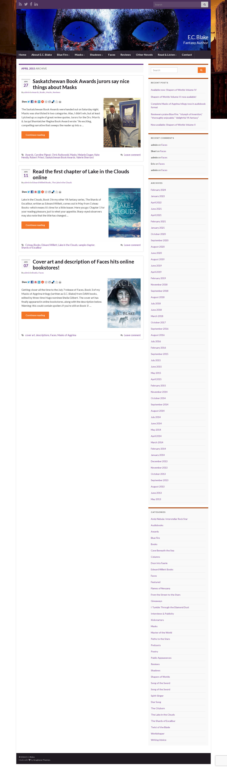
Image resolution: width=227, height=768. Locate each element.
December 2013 (159, 461)
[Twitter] (26, 3)
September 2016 (159, 328)
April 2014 (156, 436)
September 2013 (159, 480)
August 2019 (158, 259)
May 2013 (156, 499)
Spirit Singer (157, 695)
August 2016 (158, 335)
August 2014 (158, 410)
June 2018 (156, 309)
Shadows (96, 54)
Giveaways (156, 601)
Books (42, 92)
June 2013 (156, 492)
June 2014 (156, 423)
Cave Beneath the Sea (162, 550)
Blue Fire (62, 54)
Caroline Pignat (42, 154)
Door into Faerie (159, 563)
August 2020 (158, 246)
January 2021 (158, 227)
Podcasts (156, 645)
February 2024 (158, 189)
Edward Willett (49, 245)
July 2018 (156, 303)
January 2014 (158, 455)
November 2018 (159, 284)
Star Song (156, 702)
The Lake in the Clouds (62, 182)
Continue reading (35, 134)
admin (27, 92)
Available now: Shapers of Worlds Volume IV (174, 89)
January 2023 (158, 196)
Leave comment (132, 154)
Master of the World (161, 632)
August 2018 (158, 297)
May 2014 (156, 429)
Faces (111, 54)
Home (22, 54)
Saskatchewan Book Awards (60, 157)
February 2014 (158, 448)
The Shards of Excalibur (163, 720)
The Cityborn (158, 708)
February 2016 (158, 347)
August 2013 (158, 486)
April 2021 (156, 215)
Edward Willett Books (41, 182)
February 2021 (158, 221)
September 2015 (159, 354)
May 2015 (156, 372)
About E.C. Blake (41, 54)
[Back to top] (219, 748)
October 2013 (158, 473)
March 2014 (157, 442)
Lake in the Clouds (68, 245)
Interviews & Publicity (162, 613)
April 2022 (156, 202)
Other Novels (144, 54)
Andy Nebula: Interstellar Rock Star (169, 518)
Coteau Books (33, 245)
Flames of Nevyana (160, 588)
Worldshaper (157, 733)
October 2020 (158, 234)
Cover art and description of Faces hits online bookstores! (83, 264)
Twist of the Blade (160, 727)
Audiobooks (157, 525)
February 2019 (158, 278)
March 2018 (157, 316)
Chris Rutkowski (60, 154)
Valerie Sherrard (85, 157)
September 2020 (159, 240)
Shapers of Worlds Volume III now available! (173, 96)
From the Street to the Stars (165, 594)
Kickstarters (157, 619)
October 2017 (158, 322)
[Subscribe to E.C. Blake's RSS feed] (20, 3)
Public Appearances (161, 657)
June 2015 (156, 366)
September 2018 (159, 290)
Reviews (125, 54)
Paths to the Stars (160, 638)
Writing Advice (158, 739)
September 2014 (159, 404)
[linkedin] (36, 3)
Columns (155, 556)
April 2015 (156, 379)
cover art (30, 335)
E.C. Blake (198, 37)
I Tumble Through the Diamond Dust (170, 607)
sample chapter (87, 245)
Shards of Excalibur (31, 247)
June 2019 (156, 265)
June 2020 (156, 253)
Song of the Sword (160, 683)
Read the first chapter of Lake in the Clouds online (81, 174)
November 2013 (159, 467)
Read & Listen (166, 54)
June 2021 (156, 208)
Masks (79, 54)
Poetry (154, 651)
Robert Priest (37, 157)
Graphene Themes (41, 760)
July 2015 (156, 360)
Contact (187, 54)
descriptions (42, 335)
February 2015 (158, 385)
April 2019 (156, 271)
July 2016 (156, 341)
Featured (155, 582)
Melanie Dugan (85, 154)
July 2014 (156, 417)
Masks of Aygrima (66, 335)
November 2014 (159, 391)
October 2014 (158, 398)
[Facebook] (31, 3)
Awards (35, 92)
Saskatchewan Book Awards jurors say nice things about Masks (81, 84)
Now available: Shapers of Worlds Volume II (173, 124)
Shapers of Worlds (160, 676)
